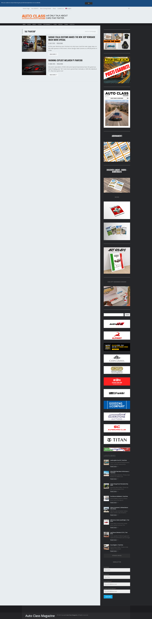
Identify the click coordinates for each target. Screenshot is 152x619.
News (24, 24)
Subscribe (108, 596)
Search (127, 314)
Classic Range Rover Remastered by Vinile (119, 484)
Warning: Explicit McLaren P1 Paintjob (65, 60)
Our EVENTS (34, 8)
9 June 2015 (51, 64)
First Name (106, 567)
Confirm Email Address (110, 588)
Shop (54, 8)
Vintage (60, 24)
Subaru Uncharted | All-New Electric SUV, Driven (119, 508)
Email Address (108, 581)
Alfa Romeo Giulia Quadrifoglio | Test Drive (119, 520)
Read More (53, 54)
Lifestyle (72, 24)
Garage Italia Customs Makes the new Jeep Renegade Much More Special (71, 38)
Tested (29, 24)
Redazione (60, 43)
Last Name (106, 574)
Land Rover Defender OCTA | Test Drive (118, 533)
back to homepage (90, 31)
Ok (88, 3)
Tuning (66, 24)
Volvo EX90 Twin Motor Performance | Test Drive (119, 472)
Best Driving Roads (45, 8)
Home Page (26, 8)
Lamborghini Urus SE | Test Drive (118, 460)
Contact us (60, 8)
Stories (40, 24)
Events (34, 24)
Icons (55, 24)
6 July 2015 (51, 43)
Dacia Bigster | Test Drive (116, 545)
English (69, 8)
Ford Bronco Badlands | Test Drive (119, 496)
